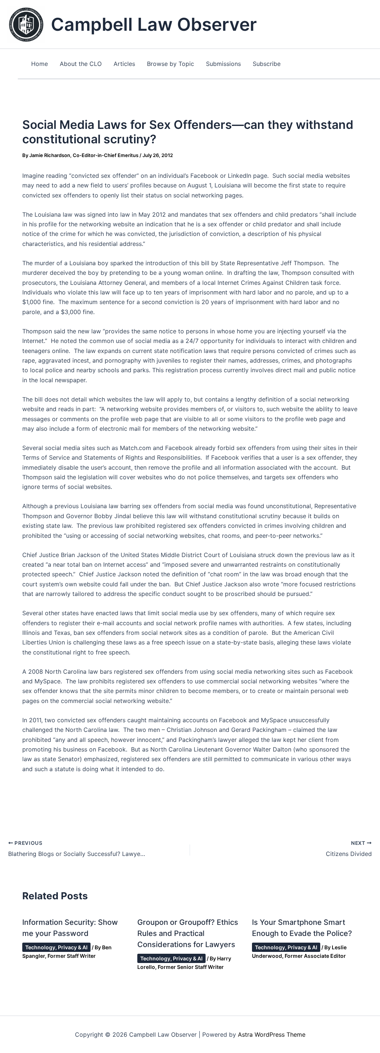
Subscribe (267, 63)
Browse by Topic (170, 63)
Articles (124, 63)
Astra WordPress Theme (271, 1034)
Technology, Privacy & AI (56, 947)
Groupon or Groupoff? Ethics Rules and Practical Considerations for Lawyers (187, 933)
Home (39, 63)
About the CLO (81, 63)
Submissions (223, 63)
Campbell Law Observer (154, 24)
